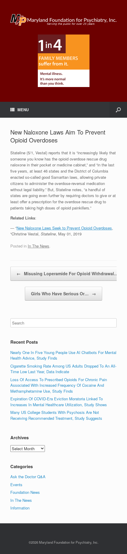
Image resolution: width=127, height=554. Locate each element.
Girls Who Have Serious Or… (63, 293)
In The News (38, 246)
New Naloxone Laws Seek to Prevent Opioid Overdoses (64, 228)
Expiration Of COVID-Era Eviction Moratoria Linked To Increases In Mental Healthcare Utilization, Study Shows (58, 401)
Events (16, 484)
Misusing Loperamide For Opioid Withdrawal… (67, 273)
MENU (23, 109)
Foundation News (25, 492)
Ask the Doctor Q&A (27, 476)
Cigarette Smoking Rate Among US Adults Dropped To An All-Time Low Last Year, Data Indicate (63, 369)
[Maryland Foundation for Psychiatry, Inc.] (63, 19)
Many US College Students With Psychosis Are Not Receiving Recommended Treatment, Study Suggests (56, 415)
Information (20, 508)
